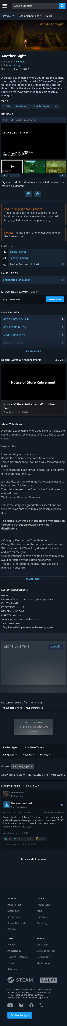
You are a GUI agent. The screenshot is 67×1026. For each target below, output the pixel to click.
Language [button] (8, 754)
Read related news (14, 335)
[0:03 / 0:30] (33, 141)
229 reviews (17, 796)
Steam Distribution (17, 923)
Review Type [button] (10, 747)
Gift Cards (13, 929)
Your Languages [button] (21, 766)
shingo (17, 65)
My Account (44, 962)
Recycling (42, 923)
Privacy (11, 944)
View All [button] (59, 360)
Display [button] (44, 754)
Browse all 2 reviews (33, 859)
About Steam (14, 904)
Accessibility (14, 950)
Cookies (11, 962)
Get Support (43, 956)
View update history (14, 327)
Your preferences (34, 707)
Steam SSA (13, 910)
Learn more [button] (55, 299)
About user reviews (12, 707)
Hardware (42, 916)
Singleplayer (41, 106)
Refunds (12, 969)
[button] (8, 16)
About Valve (43, 904)
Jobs (39, 910)
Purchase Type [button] (33, 747)
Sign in (6, 182)
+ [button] (56, 106)
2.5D (7, 106)
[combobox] (35, 6)
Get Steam (42, 944)
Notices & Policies (17, 956)
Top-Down (22, 106)
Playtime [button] (27, 754)
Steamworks (14, 916)
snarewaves (17, 792)
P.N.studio (19, 61)
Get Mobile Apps (19, 1015)
